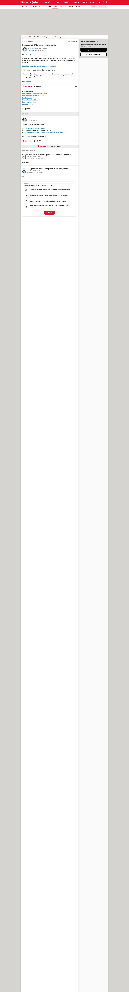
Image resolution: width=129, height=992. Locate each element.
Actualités (46, 2)
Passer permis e (27, 102)
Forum (27, 37)
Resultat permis (27, 98)
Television (62, 6)
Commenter (28, 141)
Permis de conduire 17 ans (30, 100)
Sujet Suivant (71, 41)
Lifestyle (34, 6)
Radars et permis (59, 37)
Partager (38, 86)
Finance (76, 2)
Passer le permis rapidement (30, 96)
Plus (92, 2)
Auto (85, 2)
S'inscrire (50, 212)
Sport (57, 2)
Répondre (43, 146)
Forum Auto (33, 37)
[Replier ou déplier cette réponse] (76, 114)
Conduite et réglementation (45, 37)
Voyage (70, 6)
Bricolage (25, 6)
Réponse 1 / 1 (26, 114)
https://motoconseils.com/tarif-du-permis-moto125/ (38, 66)
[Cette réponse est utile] (35, 141)
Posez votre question (55, 146)
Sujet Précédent (28, 41)
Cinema (78, 6)
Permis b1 (25, 104)
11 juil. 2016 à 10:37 (39, 50)
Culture (66, 2)
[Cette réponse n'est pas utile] (40, 141)
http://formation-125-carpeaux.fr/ (33, 128)
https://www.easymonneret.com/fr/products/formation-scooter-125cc (45, 132)
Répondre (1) (28, 86)
